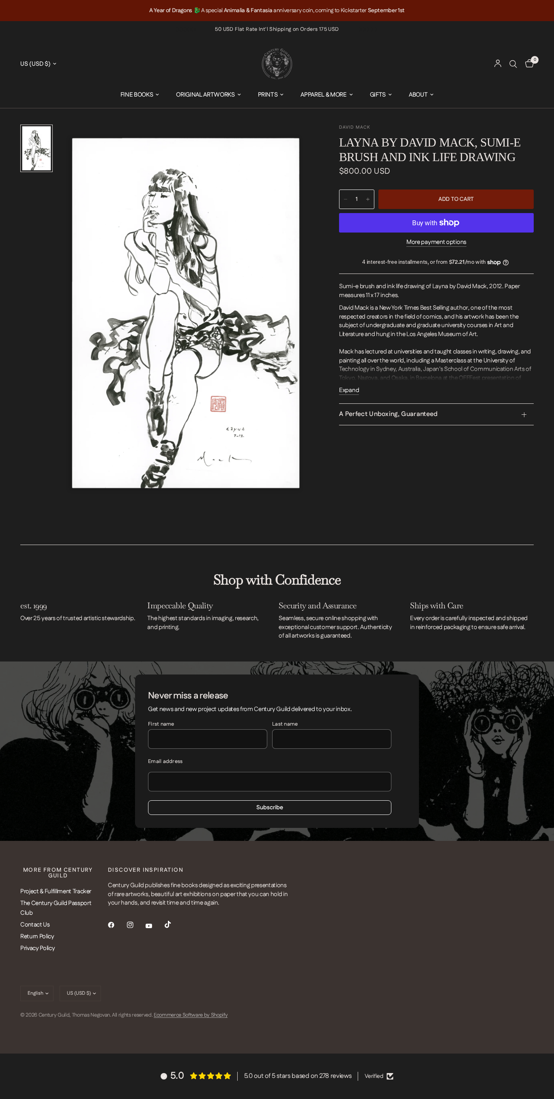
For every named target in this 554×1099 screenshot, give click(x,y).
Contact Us (35, 924)
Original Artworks (205, 95)
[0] (527, 64)
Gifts (378, 95)
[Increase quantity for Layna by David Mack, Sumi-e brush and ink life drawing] (368, 199)
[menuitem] (140, 95)
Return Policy (37, 936)
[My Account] (497, 64)
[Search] (513, 64)
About (418, 95)
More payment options (436, 242)
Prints (268, 95)
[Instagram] (136, 925)
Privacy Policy (37, 948)
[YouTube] (154, 926)
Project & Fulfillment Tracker (55, 891)
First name (161, 724)
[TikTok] (174, 924)
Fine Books (136, 95)
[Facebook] (117, 925)
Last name (285, 724)
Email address (165, 761)
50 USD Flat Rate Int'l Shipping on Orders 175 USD (277, 29)
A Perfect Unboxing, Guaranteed (388, 414)
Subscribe (269, 808)
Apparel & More (323, 95)
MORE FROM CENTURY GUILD (58, 873)
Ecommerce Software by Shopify (191, 1015)
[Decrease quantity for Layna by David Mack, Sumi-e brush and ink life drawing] (345, 199)
